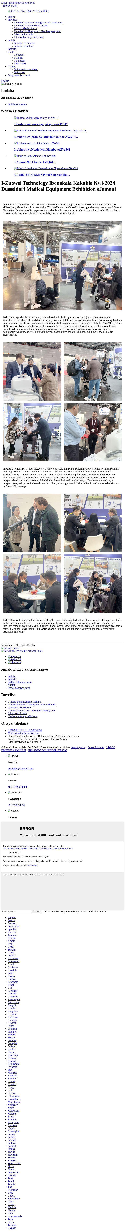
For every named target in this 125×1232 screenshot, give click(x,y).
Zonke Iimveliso (96, 747)
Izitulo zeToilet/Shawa (25, 28)
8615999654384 (16, 805)
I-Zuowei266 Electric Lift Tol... (34, 162)
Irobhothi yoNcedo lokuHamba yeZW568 (42, 149)
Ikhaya (11, 16)
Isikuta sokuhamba (24, 34)
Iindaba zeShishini (23, 46)
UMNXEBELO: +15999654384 (25, 730)
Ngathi (11, 66)
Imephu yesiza (78, 747)
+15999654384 (9, 5)
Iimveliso (12, 19)
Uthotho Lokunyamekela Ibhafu (30, 25)
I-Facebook (20, 63)
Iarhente (12, 49)
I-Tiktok (18, 57)
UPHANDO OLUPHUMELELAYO (47, 750)
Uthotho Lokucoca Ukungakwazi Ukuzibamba (38, 22)
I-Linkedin (19, 60)
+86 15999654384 (17, 787)
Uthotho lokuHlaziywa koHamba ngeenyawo (37, 31)
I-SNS (11, 51)
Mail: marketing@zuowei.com (23, 733)
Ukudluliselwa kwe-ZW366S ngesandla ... (42, 174)
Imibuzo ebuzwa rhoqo (26, 69)
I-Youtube (19, 54)
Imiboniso (19, 72)
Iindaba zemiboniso (24, 43)
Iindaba (11, 40)
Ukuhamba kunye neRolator (28, 37)
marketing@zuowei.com (20, 768)
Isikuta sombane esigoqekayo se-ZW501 (41, 124)
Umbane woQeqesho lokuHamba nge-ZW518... (46, 136)
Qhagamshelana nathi (19, 75)
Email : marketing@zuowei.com (18, 2)
